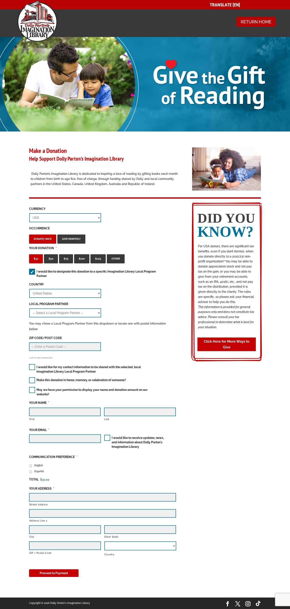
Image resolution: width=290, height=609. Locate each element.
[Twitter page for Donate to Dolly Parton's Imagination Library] (237, 604)
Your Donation (43, 248)
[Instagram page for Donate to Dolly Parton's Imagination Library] (248, 604)
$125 (98, 258)
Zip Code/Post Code (45, 338)
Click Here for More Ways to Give (226, 344)
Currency (37, 209)
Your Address (41, 488)
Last (106, 419)
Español (39, 471)
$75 (66, 258)
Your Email (39, 430)
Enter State (111, 536)
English (38, 465)
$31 (36, 258)
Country (36, 284)
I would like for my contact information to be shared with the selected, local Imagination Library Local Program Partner (89, 369)
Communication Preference (53, 457)
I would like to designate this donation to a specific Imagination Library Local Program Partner (96, 274)
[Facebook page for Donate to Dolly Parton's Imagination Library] (227, 604)
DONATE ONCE (43, 238)
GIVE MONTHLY (71, 238)
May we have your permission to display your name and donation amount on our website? (92, 392)
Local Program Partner (48, 304)
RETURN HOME (256, 21)
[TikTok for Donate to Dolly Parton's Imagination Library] (258, 603)
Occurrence (39, 228)
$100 (82, 258)
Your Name (39, 402)
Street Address (38, 504)
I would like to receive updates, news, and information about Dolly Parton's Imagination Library (138, 442)
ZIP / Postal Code (40, 552)
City (31, 536)
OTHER (115, 258)
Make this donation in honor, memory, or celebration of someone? (81, 380)
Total (34, 479)
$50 (51, 258)
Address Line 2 (38, 520)
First (32, 419)
